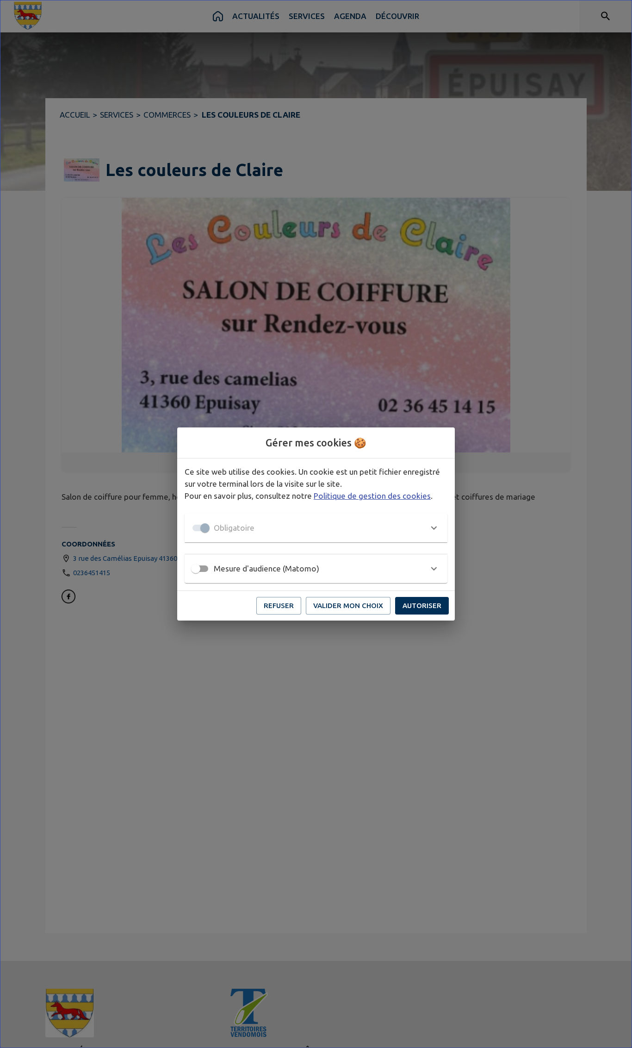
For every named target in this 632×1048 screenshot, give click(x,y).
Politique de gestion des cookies (372, 495)
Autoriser (422, 605)
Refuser (279, 605)
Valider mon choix (348, 605)
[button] (316, 528)
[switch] (195, 568)
